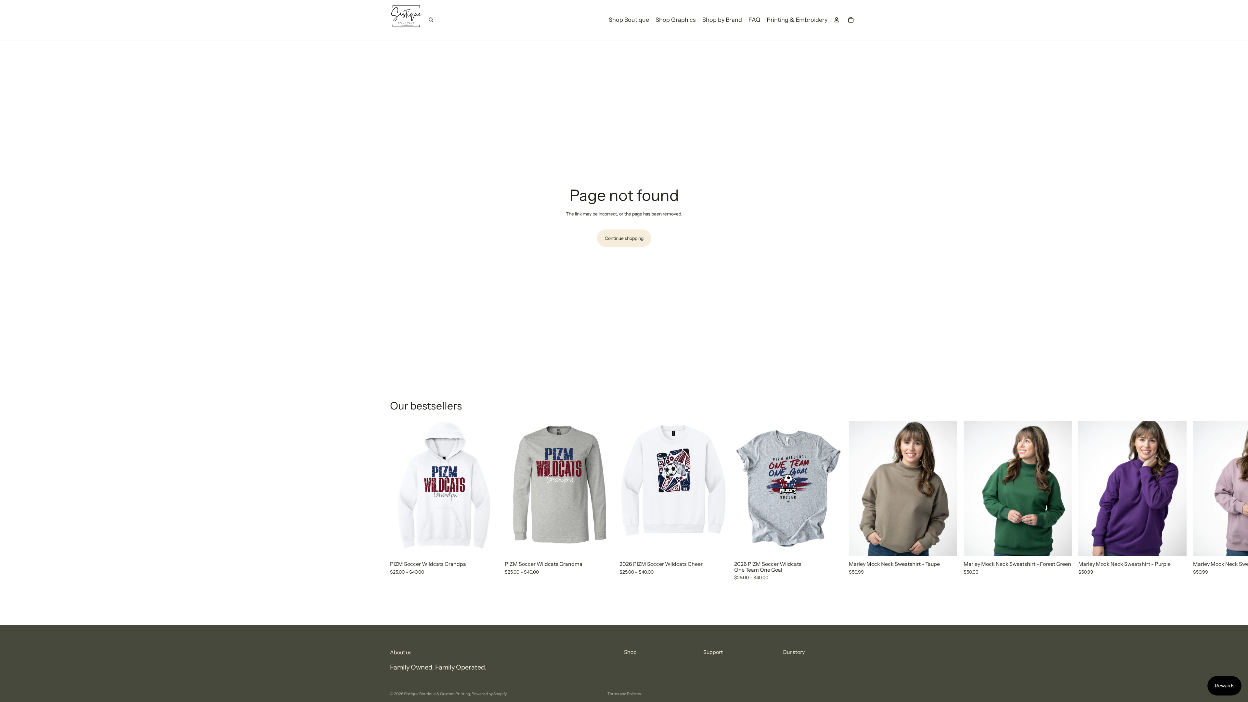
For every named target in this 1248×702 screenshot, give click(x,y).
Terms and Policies (624, 693)
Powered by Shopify (489, 693)
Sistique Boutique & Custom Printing (437, 693)
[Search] (431, 20)
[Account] (836, 20)
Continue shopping (624, 238)
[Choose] (488, 546)
